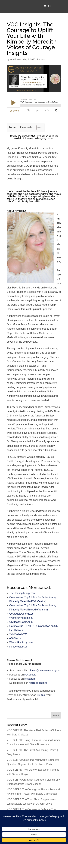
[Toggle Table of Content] (37, 127)
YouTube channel (38, 682)
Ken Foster (15, 59)
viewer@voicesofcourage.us (45, 670)
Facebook (30, 674)
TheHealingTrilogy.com (22, 593)
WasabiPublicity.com (21, 642)
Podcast (41, 59)
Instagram (29, 678)
